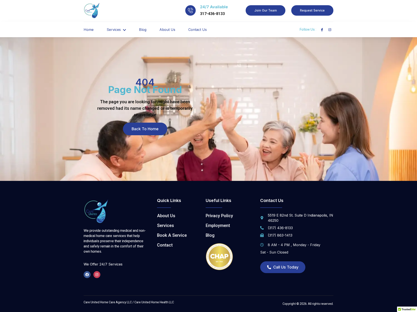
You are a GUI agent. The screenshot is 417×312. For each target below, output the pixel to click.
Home (89, 29)
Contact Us (197, 29)
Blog (142, 29)
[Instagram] (96, 274)
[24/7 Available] (190, 10)
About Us (167, 29)
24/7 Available (214, 7)
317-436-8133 (212, 14)
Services (114, 29)
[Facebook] (87, 274)
